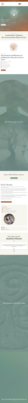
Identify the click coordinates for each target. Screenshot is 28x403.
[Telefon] (1, 227)
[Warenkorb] (22, 4)
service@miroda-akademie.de (16, 0)
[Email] (1, 229)
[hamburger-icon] (25, 4)
